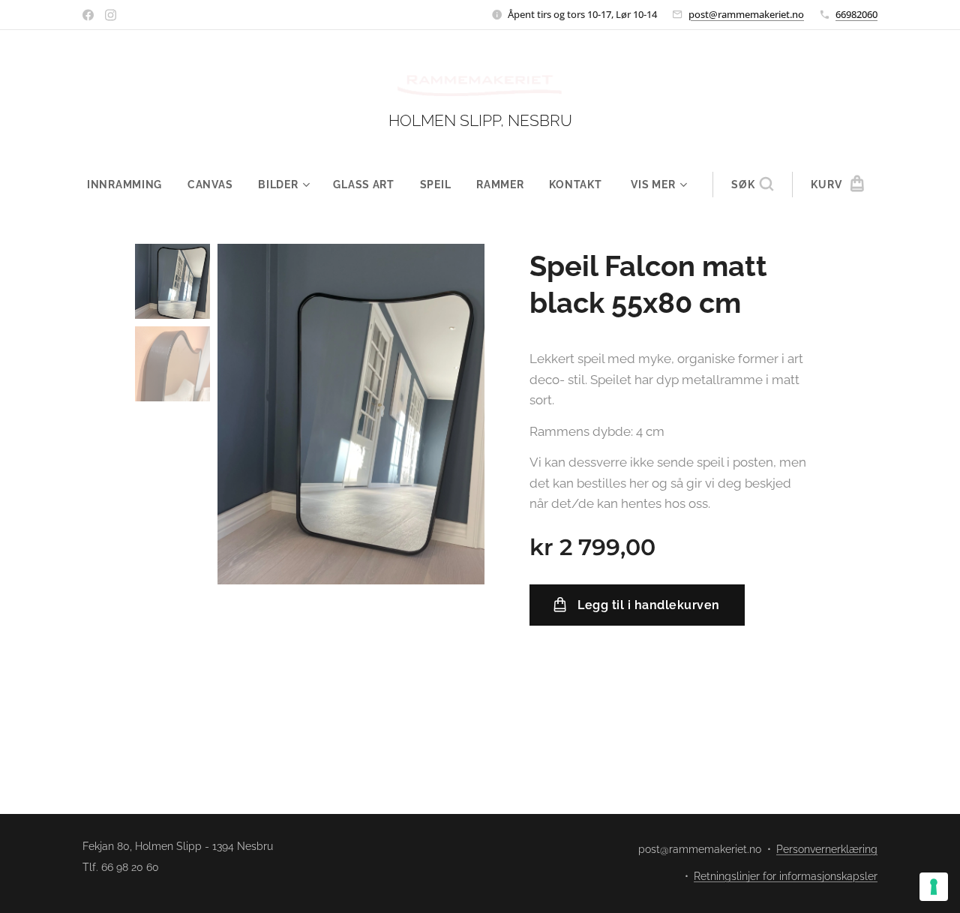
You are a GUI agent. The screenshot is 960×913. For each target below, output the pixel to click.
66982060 (857, 14)
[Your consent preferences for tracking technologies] (934, 886)
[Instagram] (110, 15)
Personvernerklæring (827, 849)
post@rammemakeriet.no (746, 14)
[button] (752, 184)
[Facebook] (88, 15)
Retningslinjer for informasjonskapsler (786, 876)
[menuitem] (131, 184)
